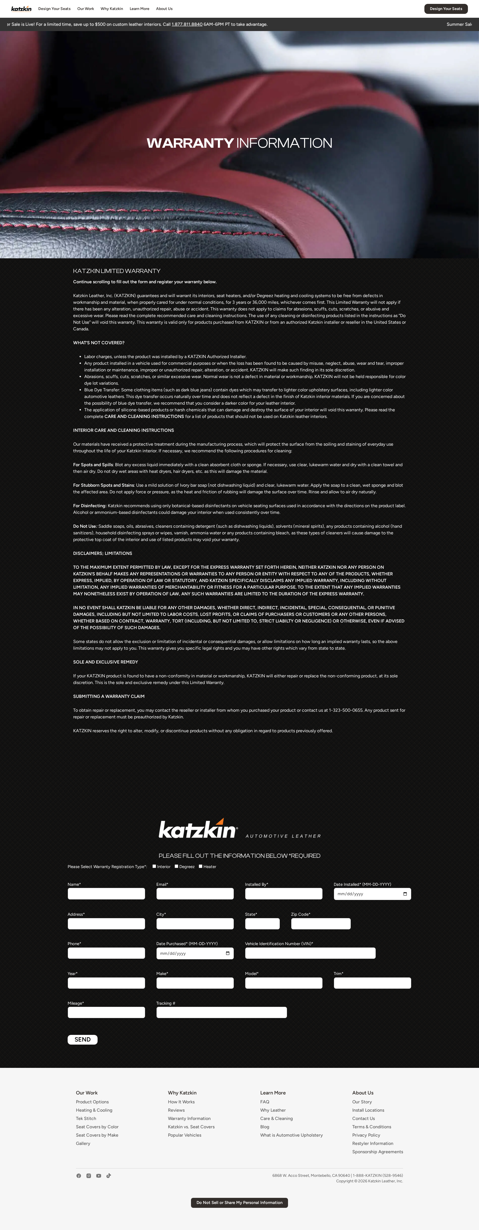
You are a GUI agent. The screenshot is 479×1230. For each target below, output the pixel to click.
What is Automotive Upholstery (291, 1135)
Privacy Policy (366, 1135)
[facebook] (78, 1178)
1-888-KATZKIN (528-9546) (378, 1175)
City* (161, 914)
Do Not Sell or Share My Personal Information (239, 1202)
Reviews (176, 1110)
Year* (73, 973)
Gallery (83, 1143)
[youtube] (98, 1178)
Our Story (362, 1101)
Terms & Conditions (371, 1126)
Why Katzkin (112, 8)
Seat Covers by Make (97, 1135)
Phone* (74, 943)
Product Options (92, 1101)
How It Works (181, 1101)
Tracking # (165, 1003)
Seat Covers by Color (97, 1126)
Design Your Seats (54, 8)
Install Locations (368, 1110)
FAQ (264, 1101)
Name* (74, 884)
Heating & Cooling (94, 1110)
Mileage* (76, 1003)
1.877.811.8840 (92, 24)
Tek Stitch (86, 1118)
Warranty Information (189, 1118)
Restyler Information (372, 1143)
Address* (76, 914)
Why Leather (273, 1110)
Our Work (85, 8)
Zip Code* (300, 914)
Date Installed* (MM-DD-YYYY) (362, 884)
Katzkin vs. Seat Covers (191, 1126)
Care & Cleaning (276, 1118)
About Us (164, 8)
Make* (162, 973)
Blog (264, 1126)
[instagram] (88, 1178)
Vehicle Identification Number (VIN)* (279, 943)
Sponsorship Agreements (377, 1151)
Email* (162, 884)
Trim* (338, 973)
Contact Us (363, 1118)
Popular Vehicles (184, 1135)
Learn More (139, 8)
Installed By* (256, 884)
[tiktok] (108, 1178)
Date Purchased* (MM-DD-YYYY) (187, 943)
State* (251, 914)
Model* (252, 973)
